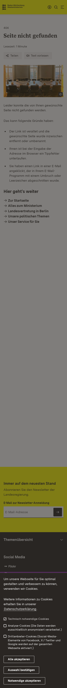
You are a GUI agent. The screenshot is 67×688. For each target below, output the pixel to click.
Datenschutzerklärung (20, 609)
